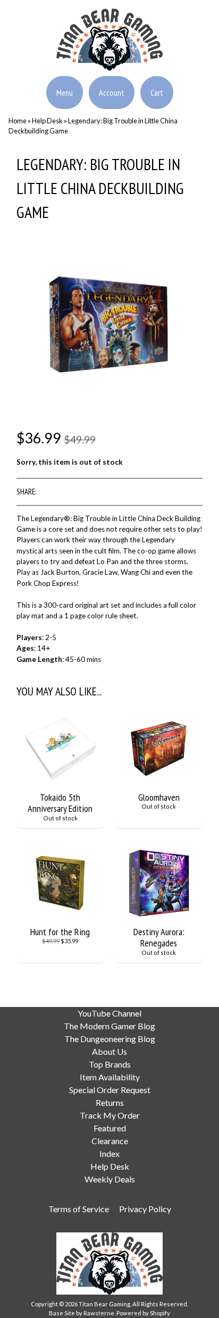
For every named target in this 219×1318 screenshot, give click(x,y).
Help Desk (47, 120)
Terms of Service (78, 1209)
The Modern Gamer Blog (109, 1026)
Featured (110, 1128)
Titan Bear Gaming (104, 1303)
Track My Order (110, 1115)
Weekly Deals (110, 1179)
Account (111, 92)
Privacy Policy (145, 1209)
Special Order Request (109, 1090)
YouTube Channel (109, 1013)
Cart (156, 92)
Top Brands (110, 1064)
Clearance (109, 1141)
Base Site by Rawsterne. (82, 1312)
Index (109, 1153)
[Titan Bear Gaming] (109, 64)
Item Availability (110, 1077)
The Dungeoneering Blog (109, 1039)
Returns (110, 1102)
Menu (64, 92)
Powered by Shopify (143, 1312)
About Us (109, 1051)
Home (18, 120)
